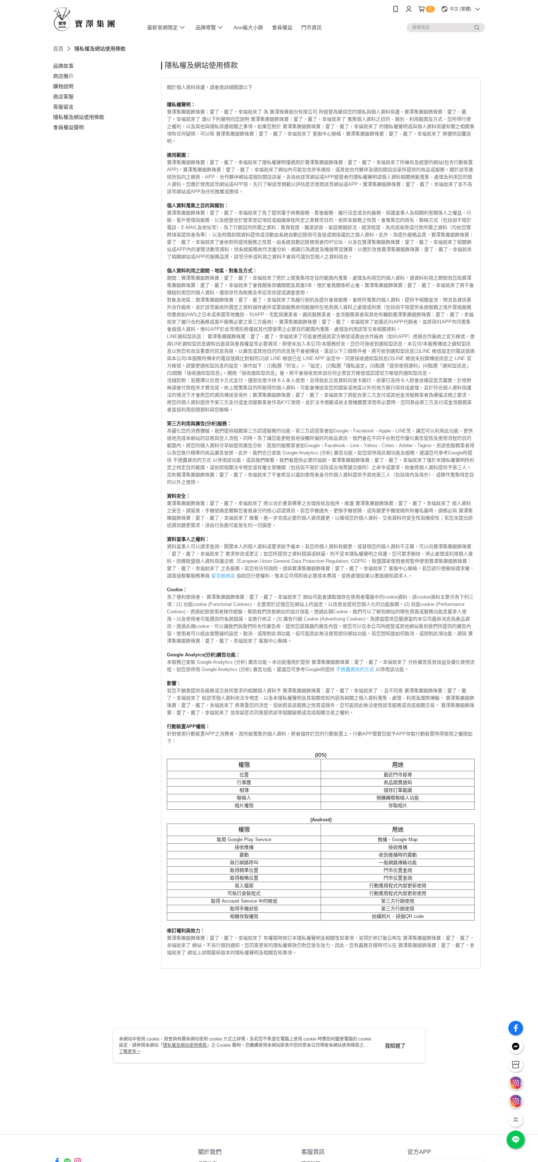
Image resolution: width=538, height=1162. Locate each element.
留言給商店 (223, 575)
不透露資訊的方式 (355, 669)
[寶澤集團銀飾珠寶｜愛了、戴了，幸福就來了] (93, 19)
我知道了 (395, 1046)
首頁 (58, 49)
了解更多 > (129, 1051)
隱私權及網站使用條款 (185, 1045)
